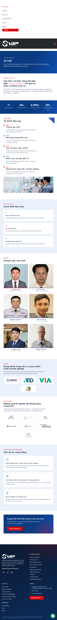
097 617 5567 (35, 590)
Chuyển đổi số (5, 605)
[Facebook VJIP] (3, 572)
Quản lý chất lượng (6, 589)
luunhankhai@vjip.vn (37, 593)
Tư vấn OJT (32, 574)
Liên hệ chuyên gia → (15, 528)
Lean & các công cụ (7, 599)
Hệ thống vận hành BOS (35, 579)
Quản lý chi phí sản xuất (36, 564)
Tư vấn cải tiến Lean (35, 557)
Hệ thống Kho (33, 567)
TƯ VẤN (4, 10)
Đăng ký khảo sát (35, 597)
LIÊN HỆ (6, 30)
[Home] (10, 43)
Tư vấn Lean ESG (34, 577)
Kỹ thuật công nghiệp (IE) (8, 594)
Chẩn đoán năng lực (35, 572)
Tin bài (3, 610)
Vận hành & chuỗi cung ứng (8, 596)
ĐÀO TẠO (4, 14)
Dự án (3, 608)
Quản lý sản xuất (6, 591)
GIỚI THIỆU (5, 7)
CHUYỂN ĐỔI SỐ (6, 18)
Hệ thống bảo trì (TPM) (35, 562)
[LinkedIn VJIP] (7, 572)
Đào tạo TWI (5, 587)
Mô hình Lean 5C (34, 560)
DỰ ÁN (4, 22)
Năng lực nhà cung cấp (35, 569)
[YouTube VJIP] (11, 572)
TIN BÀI (4, 26)
